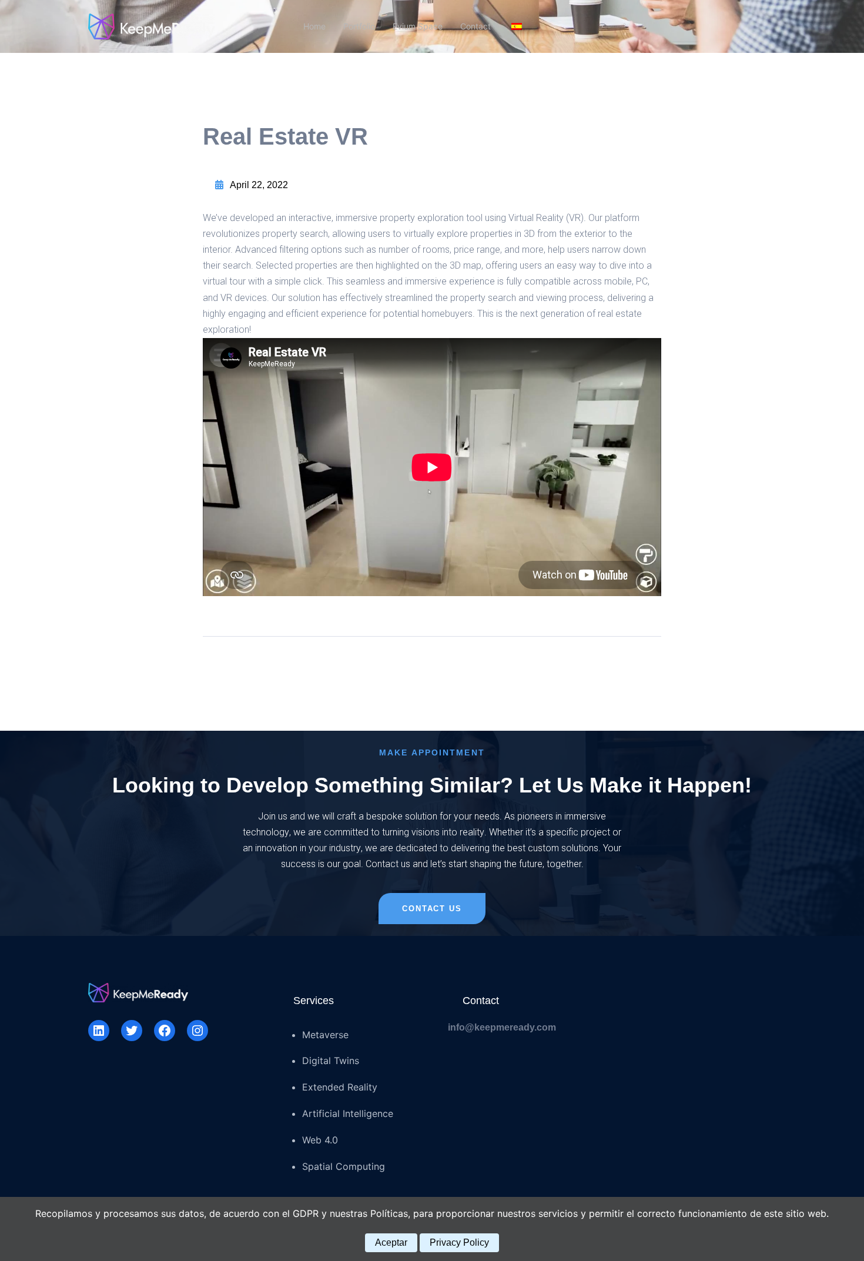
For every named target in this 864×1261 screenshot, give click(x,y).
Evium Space (418, 26)
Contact (475, 26)
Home (314, 26)
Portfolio (359, 26)
